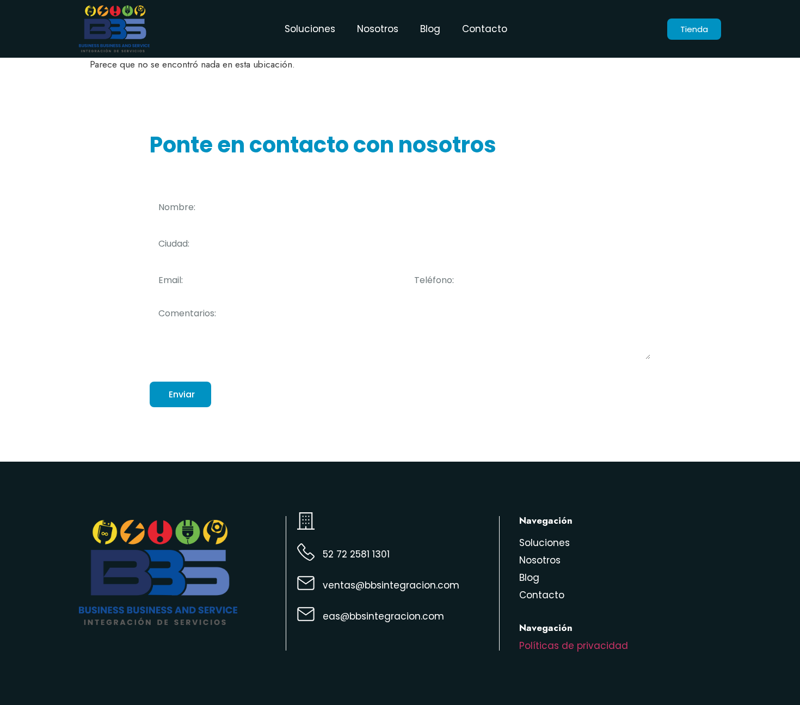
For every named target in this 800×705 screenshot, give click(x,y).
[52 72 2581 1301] (306, 552)
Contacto (484, 28)
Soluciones (310, 28)
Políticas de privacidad (573, 645)
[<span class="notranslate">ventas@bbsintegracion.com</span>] (306, 583)
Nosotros (377, 28)
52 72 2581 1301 (356, 554)
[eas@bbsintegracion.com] (306, 614)
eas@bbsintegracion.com (383, 616)
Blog (430, 28)
